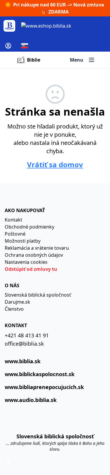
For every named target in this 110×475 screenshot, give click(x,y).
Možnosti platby (22, 241)
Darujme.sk (17, 302)
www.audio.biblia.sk (31, 399)
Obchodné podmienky (29, 227)
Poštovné (15, 234)
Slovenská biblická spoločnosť (38, 295)
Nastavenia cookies (26, 262)
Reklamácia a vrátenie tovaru (37, 248)
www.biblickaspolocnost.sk (40, 374)
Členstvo (14, 309)
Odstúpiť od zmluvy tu (31, 269)
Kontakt (13, 220)
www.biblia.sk (22, 361)
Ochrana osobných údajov (34, 255)
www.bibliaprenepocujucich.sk (44, 387)
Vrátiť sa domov (55, 164)
